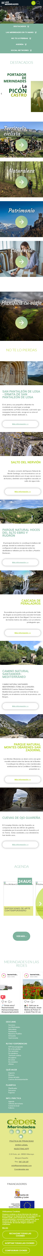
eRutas (11, 1064)
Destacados (19, 26)
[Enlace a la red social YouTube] (20, 1136)
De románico (13, 1062)
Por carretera (13, 1051)
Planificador (12, 1088)
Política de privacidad (21, 1141)
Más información (19, 424)
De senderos (13, 1053)
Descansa (12, 1090)
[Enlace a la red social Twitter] (24, 1131)
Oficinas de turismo (15, 1104)
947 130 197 (24, 1162)
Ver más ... (21, 936)
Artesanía (12, 1036)
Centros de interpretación (18, 1079)
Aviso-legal (21, 1145)
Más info (5, 1228)
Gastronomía (13, 1038)
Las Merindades (12, 3)
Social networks (20, 50)
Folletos (11, 1108)
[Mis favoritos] (33, 3)
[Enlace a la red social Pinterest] (17, 1131)
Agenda (20, 44)
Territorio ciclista (14, 1055)
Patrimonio (12, 1031)
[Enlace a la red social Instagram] (11, 1131)
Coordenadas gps (21, 1169)
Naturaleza (12, 1029)
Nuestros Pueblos (15, 1034)
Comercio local (13, 1106)
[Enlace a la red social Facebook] (30, 1131)
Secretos (11, 1025)
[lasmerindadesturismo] (3, 975)
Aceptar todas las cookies (19, 1243)
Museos (11, 1075)
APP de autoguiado (15, 1047)
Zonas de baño (13, 1077)
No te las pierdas (14, 1049)
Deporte (11, 1073)
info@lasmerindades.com (21, 1165)
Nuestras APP (21, 1148)
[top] (21, 322)
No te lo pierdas (19, 38)
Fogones (11, 1092)
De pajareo (12, 1058)
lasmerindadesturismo (16, 974)
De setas (11, 1060)
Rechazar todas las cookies (20, 1234)
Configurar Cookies (16, 1250)
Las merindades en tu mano (20, 32)
